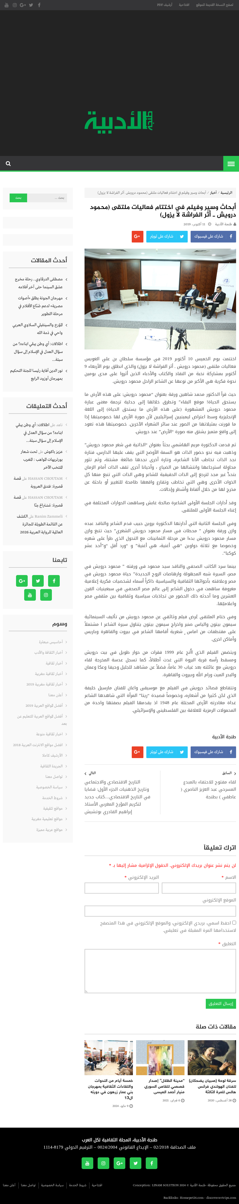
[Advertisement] (119, 61)
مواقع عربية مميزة (49, 829)
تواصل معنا (54, 776)
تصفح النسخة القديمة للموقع (214, 5)
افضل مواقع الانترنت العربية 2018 (38, 745)
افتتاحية (184, 5)
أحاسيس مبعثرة (51, 642)
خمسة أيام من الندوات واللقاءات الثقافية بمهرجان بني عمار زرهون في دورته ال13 (110, 1089)
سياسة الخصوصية (49, 787)
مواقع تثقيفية (53, 808)
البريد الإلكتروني (141, 877)
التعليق (227, 944)
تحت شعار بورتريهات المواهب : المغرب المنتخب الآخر (42, 459)
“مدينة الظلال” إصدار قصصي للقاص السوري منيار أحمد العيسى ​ (164, 1086)
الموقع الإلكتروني (219, 900)
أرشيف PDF (164, 5)
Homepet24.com (191, 1198)
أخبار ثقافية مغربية (49, 674)
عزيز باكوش (53, 451)
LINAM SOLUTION (165, 1185)
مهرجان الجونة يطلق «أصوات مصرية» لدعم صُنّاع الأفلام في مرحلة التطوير (40, 306)
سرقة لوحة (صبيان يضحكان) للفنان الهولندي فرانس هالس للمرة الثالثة (212, 1086)
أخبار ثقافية (54, 663)
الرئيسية (226, 193)
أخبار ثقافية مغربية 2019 (45, 684)
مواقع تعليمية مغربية (47, 819)
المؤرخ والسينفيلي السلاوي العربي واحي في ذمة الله (38, 328)
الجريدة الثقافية (51, 766)
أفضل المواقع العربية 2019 (44, 705)
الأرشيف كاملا (52, 755)
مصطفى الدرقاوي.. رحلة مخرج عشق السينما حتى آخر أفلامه (39, 283)
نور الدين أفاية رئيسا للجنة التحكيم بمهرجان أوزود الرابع (36, 374)
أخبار (213, 193)
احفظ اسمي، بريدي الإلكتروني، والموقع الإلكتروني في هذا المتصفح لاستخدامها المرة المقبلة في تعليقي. (168, 927)
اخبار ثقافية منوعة (49, 734)
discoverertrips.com (221, 1198)
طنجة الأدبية (223, 224)
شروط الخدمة (52, 798)
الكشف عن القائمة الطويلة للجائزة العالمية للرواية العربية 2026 (40, 524)
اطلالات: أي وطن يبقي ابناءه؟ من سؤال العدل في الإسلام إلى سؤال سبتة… (38, 351)
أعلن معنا (55, 695)
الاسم (229, 877)
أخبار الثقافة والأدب (48, 652)
